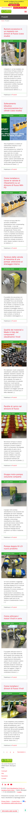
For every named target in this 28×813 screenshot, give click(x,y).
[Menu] (25, 11)
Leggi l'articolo (13, 5)
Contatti (3, 778)
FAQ (2, 773)
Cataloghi (4, 771)
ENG (18, 7)
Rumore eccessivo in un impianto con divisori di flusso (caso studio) (14, 32)
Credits (19, 792)
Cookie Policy (16, 801)
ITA (25, 7)
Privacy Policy (5, 801)
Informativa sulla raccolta (9, 811)
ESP (21, 7)
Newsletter (4, 776)
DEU (16, 7)
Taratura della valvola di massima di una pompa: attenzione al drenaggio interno (13, 260)
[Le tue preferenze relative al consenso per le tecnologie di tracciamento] (25, 810)
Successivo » (21, 752)
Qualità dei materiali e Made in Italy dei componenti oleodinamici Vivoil (13, 333)
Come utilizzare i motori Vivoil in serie (13, 617)
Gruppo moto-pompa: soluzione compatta (13, 475)
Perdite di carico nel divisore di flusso (13, 407)
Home (2, 20)
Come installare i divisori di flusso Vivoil (14, 687)
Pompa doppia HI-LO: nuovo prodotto (13, 547)
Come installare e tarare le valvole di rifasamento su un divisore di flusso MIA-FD (14, 183)
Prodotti (14, 94)
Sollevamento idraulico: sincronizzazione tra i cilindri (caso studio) (13, 107)
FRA (23, 7)
